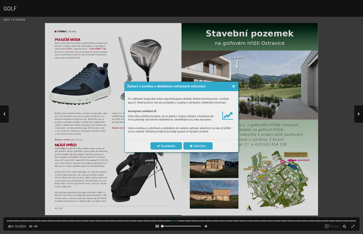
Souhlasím (167, 146)
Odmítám (199, 146)
